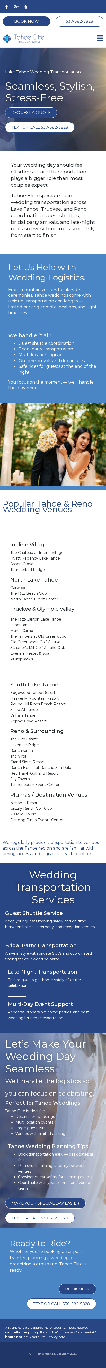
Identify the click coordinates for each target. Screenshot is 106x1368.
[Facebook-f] (7, 7)
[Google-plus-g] (16, 7)
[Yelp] (26, 7)
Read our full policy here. (47, 1337)
